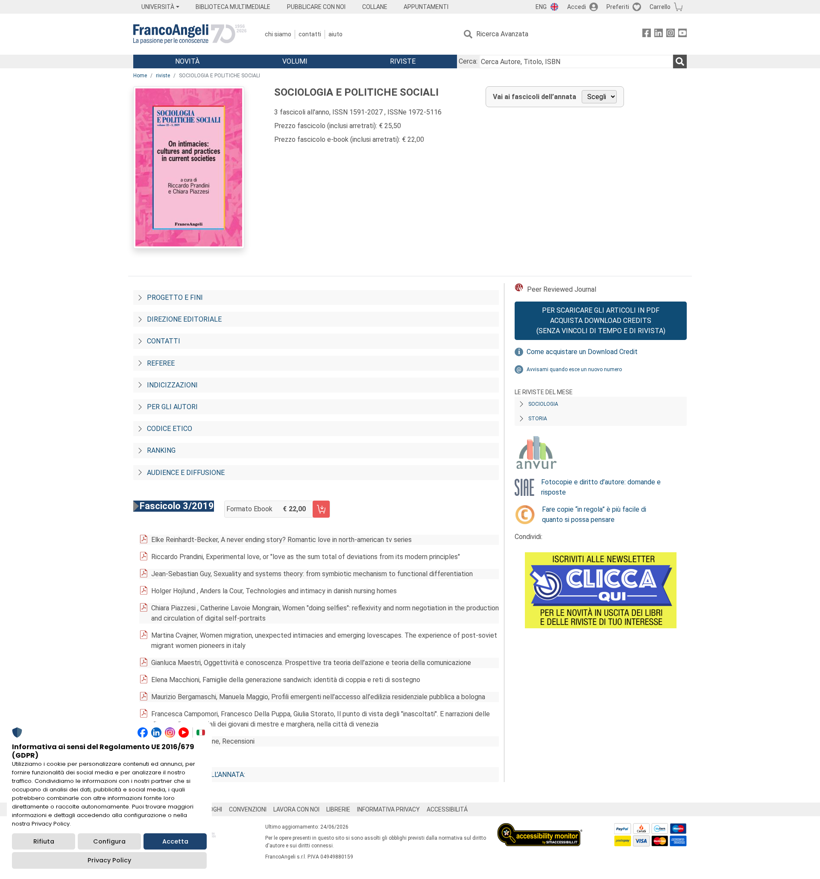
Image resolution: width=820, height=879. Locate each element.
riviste (163, 76)
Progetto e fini (175, 297)
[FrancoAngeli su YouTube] (682, 34)
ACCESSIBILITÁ (447, 809)
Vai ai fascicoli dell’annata (534, 97)
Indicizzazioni (172, 385)
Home (140, 76)
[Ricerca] (680, 61)
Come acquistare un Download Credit (582, 352)
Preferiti (617, 6)
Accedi (576, 6)
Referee (161, 363)
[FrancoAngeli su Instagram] (670, 34)
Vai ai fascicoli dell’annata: (196, 775)
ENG (541, 6)
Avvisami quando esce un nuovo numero (574, 369)
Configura (109, 841)
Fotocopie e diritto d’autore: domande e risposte (601, 487)
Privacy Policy (109, 860)
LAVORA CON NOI (296, 809)
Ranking (161, 450)
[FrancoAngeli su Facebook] (646, 34)
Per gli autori (172, 407)
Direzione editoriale (184, 319)
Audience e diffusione (186, 473)
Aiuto (335, 34)
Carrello (660, 6)
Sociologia (543, 404)
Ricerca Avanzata (502, 34)
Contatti (310, 34)
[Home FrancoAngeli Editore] (189, 34)
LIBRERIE (338, 809)
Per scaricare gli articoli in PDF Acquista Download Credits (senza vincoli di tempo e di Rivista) (600, 320)
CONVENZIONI (247, 809)
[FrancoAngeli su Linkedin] (658, 34)
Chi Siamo (278, 34)
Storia (537, 419)
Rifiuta (43, 841)
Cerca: (468, 61)
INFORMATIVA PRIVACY (388, 809)
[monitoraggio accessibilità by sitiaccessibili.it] (540, 828)
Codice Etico (169, 429)
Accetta (175, 841)
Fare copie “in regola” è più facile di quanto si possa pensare (594, 514)
